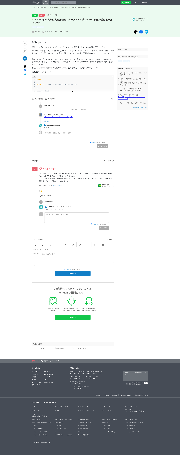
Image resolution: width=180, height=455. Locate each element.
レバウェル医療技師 (37, 428)
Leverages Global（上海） (132, 431)
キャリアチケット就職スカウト (110, 419)
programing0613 (142, 18)
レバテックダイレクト (77, 382)
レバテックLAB (83, 387)
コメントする (102, 146)
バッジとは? (35, 374)
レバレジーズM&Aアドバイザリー (134, 422)
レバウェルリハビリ (60, 428)
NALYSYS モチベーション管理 (63, 435)
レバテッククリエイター (94, 372)
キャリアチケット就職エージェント (64, 419)
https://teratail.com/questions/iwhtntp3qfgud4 (58, 117)
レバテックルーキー (76, 377)
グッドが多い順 (109, 160)
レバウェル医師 (106, 428)
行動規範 (94, 142)
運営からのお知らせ (49, 374)
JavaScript (40, 27)
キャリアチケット (36, 419)
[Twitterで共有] (136, 32)
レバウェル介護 (82, 425)
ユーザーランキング (37, 382)
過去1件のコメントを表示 (78, 109)
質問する (72, 317)
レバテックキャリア (90, 377)
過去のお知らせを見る (139, 107)
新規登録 (144, 2)
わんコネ (57, 431)
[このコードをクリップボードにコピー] (112, 76)
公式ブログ (47, 371)
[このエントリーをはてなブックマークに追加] (146, 32)
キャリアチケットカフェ (85, 419)
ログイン (136, 2)
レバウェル (58, 425)
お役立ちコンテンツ (49, 382)
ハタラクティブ (59, 422)
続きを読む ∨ (47, 121)
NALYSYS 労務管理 (83, 435)
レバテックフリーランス (77, 372)
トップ (33, 7)
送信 (146, 382)
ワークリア (105, 422)
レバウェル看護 (106, 425)
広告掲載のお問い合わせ (141, 395)
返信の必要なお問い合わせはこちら (135, 384)
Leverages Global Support (109, 431)
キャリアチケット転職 (131, 419)
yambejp (105, 184)
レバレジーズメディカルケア (40, 431)
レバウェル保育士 (130, 425)
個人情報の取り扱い (126, 395)
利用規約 (106, 395)
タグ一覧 (34, 379)
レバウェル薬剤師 (130, 428)
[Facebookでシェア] (141, 32)
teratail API (47, 376)
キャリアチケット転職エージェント (41, 422)
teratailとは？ (36, 371)
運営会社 (98, 395)
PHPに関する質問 (41, 7)
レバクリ (34, 425)
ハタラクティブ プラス (84, 422)
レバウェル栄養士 (83, 428)
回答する (72, 273)
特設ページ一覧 (36, 385)
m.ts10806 (48, 114)
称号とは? (34, 376)
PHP (34, 27)
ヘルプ (45, 379)
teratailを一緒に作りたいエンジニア (48, 361)
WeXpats (80, 431)
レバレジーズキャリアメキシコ (40, 435)
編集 (59, 185)
